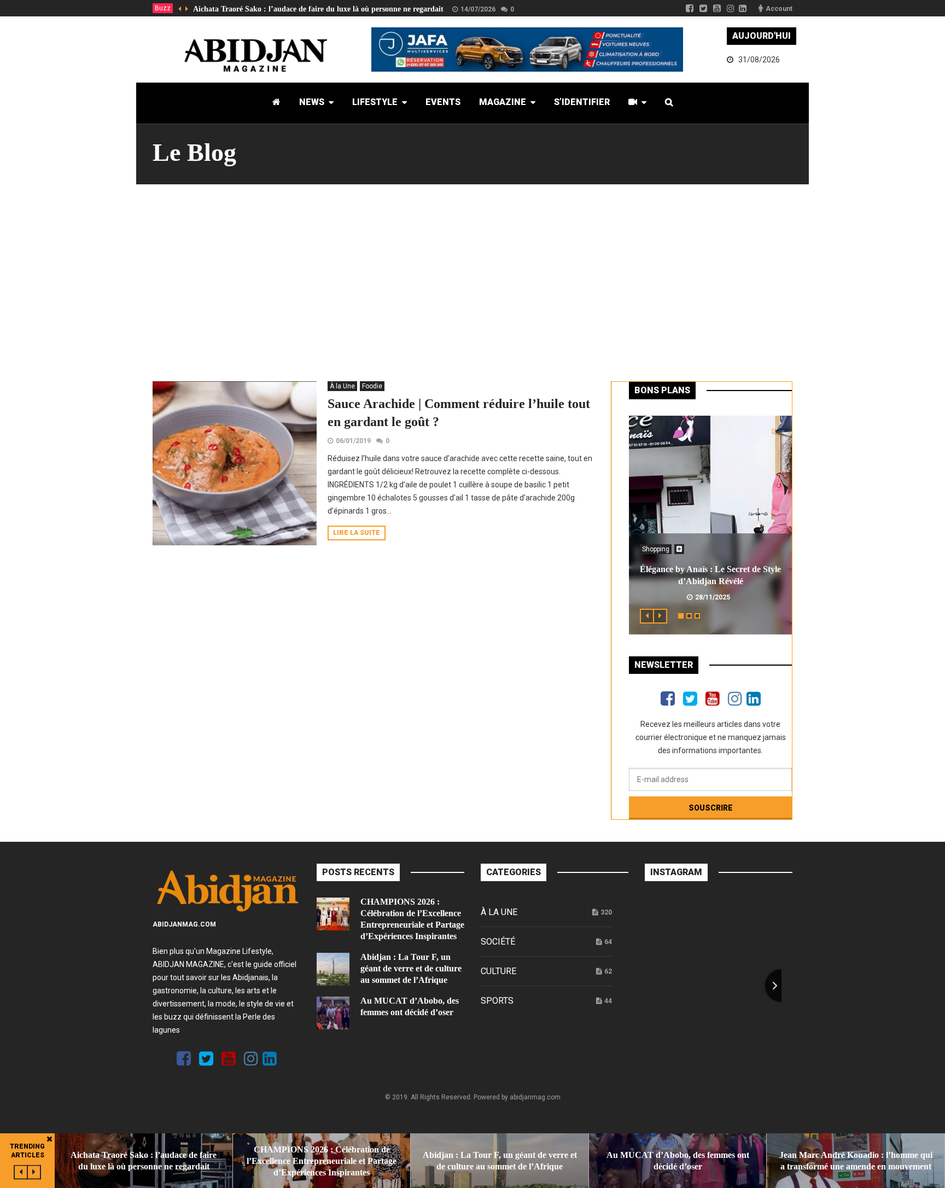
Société (498, 941)
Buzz (163, 8)
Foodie (372, 386)
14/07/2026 (477, 9)
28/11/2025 (712, 597)
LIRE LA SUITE (356, 533)
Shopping (655, 549)
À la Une (342, 386)
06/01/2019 (353, 441)
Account (779, 9)
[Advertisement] (472, 282)
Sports (497, 1000)
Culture (498, 971)
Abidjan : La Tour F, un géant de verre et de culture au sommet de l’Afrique (411, 968)
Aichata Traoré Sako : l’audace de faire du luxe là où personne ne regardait (318, 9)
